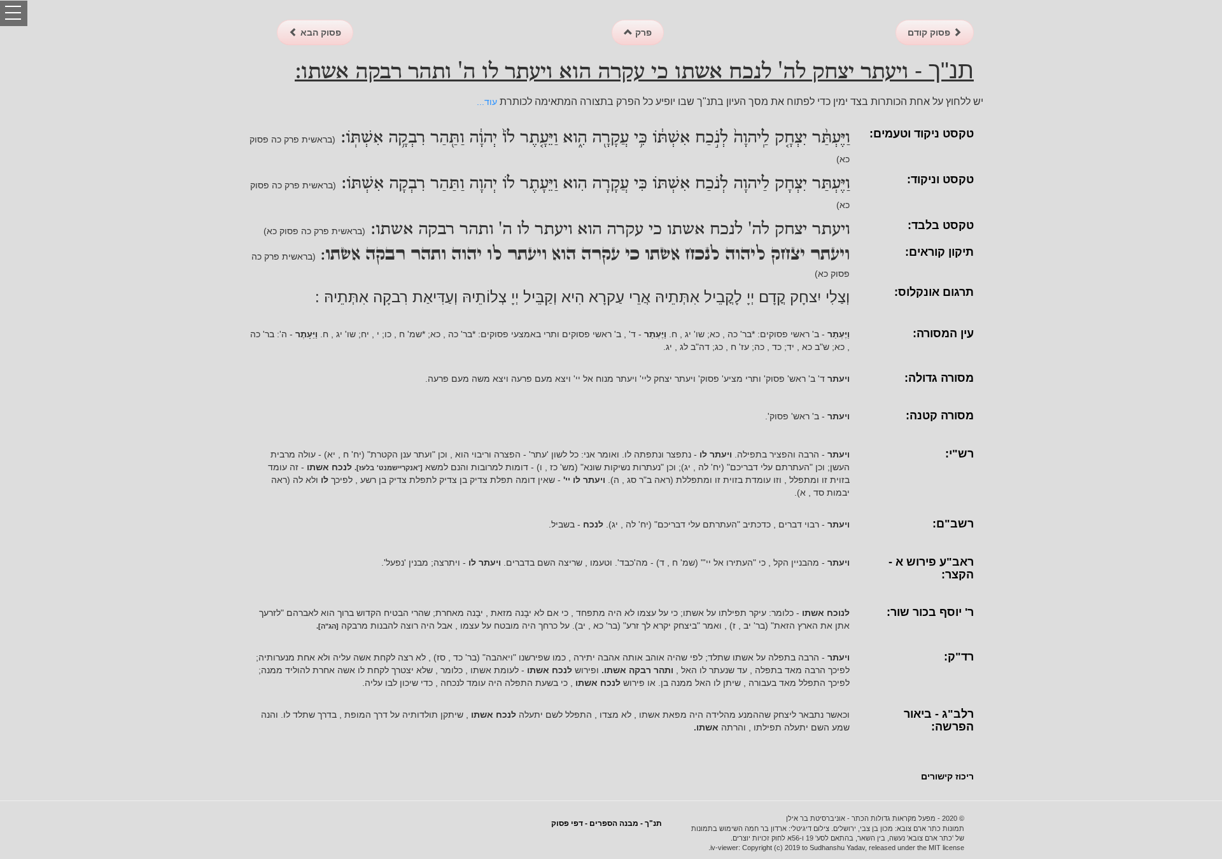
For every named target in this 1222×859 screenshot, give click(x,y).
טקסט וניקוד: (940, 179)
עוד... (487, 102)
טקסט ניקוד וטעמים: (921, 133)
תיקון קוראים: (939, 252)
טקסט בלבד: (941, 225)
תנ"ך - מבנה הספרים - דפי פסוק (606, 823)
